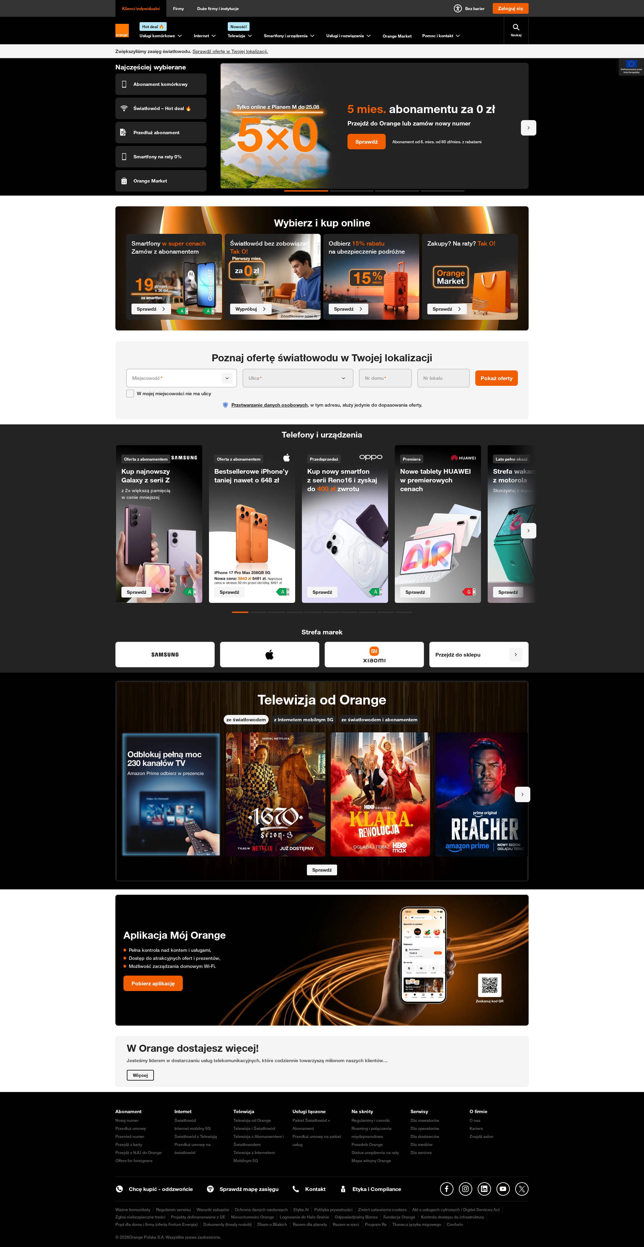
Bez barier (475, 8)
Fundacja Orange (399, 1216)
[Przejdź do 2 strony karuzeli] (352, 191)
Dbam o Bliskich (272, 1224)
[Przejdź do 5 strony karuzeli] (313, 612)
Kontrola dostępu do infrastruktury (452, 1216)
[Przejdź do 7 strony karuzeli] (349, 612)
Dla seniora (421, 1152)
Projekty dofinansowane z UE (198, 1216)
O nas (475, 1120)
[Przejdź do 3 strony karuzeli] (397, 191)
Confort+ (455, 1224)
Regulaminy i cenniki (371, 1120)
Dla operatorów (425, 1128)
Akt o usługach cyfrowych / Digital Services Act (456, 1209)
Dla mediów (421, 1144)
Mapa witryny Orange (371, 1160)
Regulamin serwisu (173, 1209)
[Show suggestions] (227, 378)
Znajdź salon (481, 1136)
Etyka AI (301, 1209)
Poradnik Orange (367, 1144)
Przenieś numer (129, 1136)
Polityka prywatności (333, 1209)
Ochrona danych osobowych (261, 1209)
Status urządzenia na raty (375, 1152)
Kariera (476, 1128)
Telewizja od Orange (252, 1120)
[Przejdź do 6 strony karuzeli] (331, 612)
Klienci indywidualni (141, 8)
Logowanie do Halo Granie (304, 1216)
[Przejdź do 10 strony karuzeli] (403, 612)
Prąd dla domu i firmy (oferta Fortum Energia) (156, 1224)
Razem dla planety (310, 1224)
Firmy (178, 8)
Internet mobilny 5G (192, 1128)
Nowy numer (127, 1120)
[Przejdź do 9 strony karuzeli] (385, 612)
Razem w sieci (346, 1224)
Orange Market (397, 36)
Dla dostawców (425, 1136)
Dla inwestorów (425, 1120)
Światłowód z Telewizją (195, 1136)
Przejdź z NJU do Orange (138, 1152)
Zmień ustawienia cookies (382, 1209)
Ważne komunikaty (132, 1209)
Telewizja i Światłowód (254, 1128)
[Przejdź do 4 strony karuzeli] (443, 191)
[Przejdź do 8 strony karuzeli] (367, 612)
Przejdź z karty (128, 1144)
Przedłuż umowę (130, 1128)
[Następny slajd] (528, 128)
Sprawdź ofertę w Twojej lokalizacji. (230, 51)
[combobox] (175, 378)
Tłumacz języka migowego (416, 1224)
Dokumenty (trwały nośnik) (227, 1224)
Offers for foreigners (133, 1160)
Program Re (376, 1224)
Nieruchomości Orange (252, 1216)
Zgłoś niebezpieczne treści (140, 1216)
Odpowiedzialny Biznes (356, 1216)
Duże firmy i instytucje (218, 8)
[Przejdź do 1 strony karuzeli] (306, 191)
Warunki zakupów (213, 1209)
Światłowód (185, 1120)
